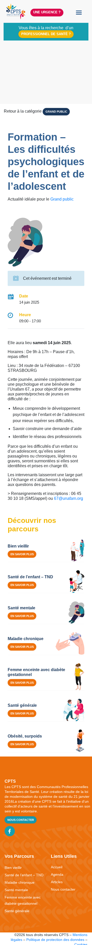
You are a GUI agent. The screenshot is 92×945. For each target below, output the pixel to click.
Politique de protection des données (55, 940)
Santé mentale (16, 890)
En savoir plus (22, 554)
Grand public (56, 111)
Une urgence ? (47, 12)
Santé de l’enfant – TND (24, 875)
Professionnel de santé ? (46, 34)
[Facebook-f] (10, 831)
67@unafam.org (68, 498)
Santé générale (17, 911)
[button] (79, 12)
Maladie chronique (19, 882)
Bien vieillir (13, 868)
